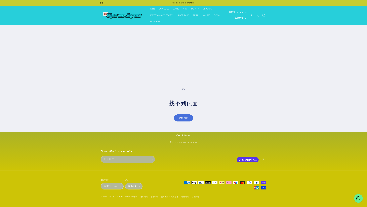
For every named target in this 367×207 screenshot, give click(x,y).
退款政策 (154, 197)
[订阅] (151, 159)
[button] (251, 15)
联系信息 (174, 197)
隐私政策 (144, 197)
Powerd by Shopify (129, 197)
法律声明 (195, 197)
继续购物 (183, 118)
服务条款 (164, 197)
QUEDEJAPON (114, 197)
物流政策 (185, 197)
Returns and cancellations (183, 142)
